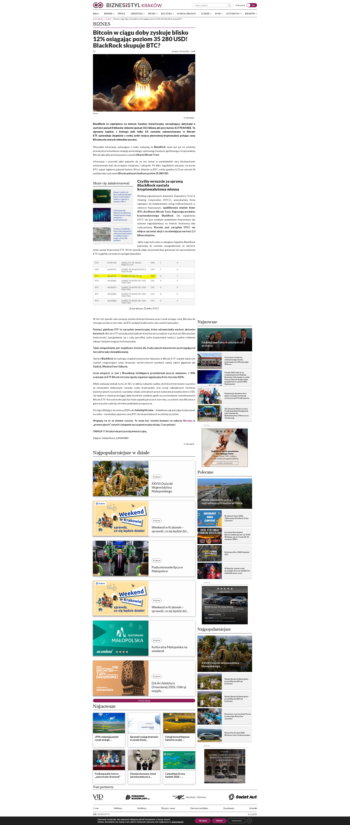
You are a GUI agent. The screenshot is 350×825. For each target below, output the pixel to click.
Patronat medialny (199, 808)
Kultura (166, 13)
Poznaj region (186, 13)
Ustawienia (237, 820)
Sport (152, 13)
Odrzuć (219, 820)
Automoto (233, 13)
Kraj (96, 13)
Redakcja (141, 808)
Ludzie (205, 13)
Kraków (250, 13)
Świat (121, 13)
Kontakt (253, 808)
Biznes (108, 13)
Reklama (118, 808)
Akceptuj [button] (203, 820)
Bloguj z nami (168, 808)
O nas (96, 808)
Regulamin (228, 808)
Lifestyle (137, 13)
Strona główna (98, 19)
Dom (218, 13)
